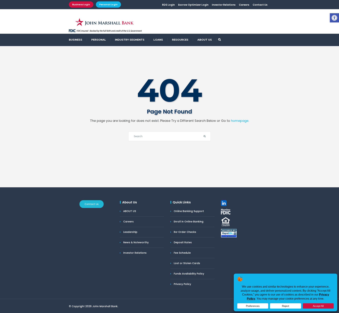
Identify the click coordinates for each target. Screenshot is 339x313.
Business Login (81, 4)
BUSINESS (75, 39)
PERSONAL (98, 39)
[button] (334, 17)
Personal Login (108, 4)
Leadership (130, 232)
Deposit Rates (183, 242)
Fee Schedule (182, 253)
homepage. (240, 120)
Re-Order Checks (185, 232)
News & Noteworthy (136, 242)
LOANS (158, 39)
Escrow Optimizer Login (193, 5)
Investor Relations (224, 5)
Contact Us (260, 5)
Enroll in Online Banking (188, 221)
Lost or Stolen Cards (187, 263)
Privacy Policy (182, 284)
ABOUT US (204, 39)
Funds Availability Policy (189, 273)
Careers (244, 5)
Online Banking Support (189, 211)
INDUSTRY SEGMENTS (129, 39)
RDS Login (168, 5)
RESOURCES (180, 39)
